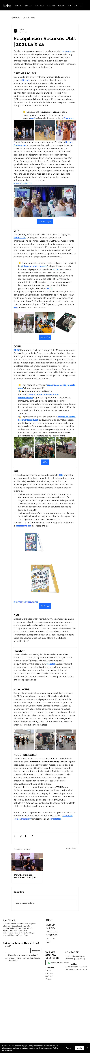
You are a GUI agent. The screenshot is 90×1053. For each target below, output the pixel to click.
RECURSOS (51, 935)
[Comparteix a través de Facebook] (15, 836)
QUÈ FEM (51, 928)
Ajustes (68, 1048)
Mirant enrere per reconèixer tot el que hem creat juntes (25, 876)
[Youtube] (57, 958)
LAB (48, 942)
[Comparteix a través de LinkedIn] (26, 836)
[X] (54, 958)
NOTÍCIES (51, 938)
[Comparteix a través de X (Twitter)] (20, 836)
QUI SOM (50, 925)
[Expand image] (24, 130)
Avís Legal (49, 973)
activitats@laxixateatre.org (75, 956)
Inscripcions (29, 17)
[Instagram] (46, 958)
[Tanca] (87, 1048)
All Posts (15, 17)
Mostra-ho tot (71, 849)
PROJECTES (52, 931)
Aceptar (79, 1048)
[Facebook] (50, 958)
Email (8, 946)
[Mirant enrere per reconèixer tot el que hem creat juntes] (27, 862)
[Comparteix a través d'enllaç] (32, 836)
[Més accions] (75, 31)
